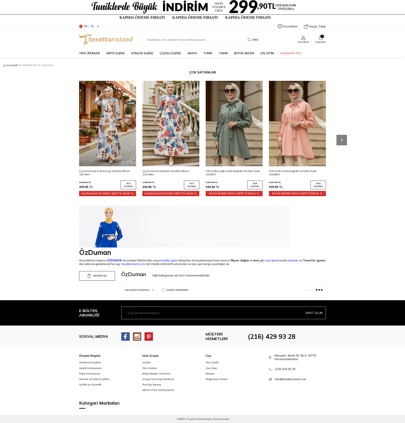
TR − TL (89, 26)
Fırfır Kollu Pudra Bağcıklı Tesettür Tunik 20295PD (292, 172)
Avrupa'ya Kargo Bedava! (158, 379)
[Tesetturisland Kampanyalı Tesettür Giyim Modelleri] (202, 10)
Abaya (192, 53)
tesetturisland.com (134, 264)
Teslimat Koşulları (90, 362)
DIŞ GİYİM (267, 53)
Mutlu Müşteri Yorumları (156, 373)
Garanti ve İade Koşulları (94, 379)
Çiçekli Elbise (170, 53)
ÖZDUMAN (114, 260)
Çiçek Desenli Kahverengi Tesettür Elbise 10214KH (104, 172)
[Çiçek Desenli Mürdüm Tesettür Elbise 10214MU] (170, 123)
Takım (223, 53)
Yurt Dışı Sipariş (151, 384)
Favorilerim (290, 26)
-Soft (179, 418)
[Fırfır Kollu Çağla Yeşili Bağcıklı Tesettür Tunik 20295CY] (234, 123)
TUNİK (207, 53)
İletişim (210, 373)
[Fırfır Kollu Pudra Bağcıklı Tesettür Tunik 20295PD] (297, 123)
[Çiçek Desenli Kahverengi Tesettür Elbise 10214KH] (107, 123)
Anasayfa (13, 65)
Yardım (146, 362)
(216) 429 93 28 (272, 336)
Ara (255, 40)
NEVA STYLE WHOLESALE (158, 390)
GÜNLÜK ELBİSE (142, 53)
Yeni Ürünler (149, 368)
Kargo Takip (317, 26)
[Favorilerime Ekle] (131, 86)
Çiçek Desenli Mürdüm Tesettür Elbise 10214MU (165, 172)
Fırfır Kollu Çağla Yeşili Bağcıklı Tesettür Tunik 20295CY (233, 172)
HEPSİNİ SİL (100, 275)
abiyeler (293, 260)
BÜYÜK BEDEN (244, 53)
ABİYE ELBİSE (115, 53)
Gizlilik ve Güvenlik (90, 384)
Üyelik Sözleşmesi (90, 368)
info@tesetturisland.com (290, 379)
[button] (341, 140)
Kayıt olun (314, 313)
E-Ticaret (189, 418)
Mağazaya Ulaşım (217, 379)
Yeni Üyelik (212, 362)
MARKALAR (30, 65)
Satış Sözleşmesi (89, 373)
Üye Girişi (211, 368)
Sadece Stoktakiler (177, 289)
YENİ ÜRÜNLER (89, 53)
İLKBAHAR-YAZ (290, 53)
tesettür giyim (169, 260)
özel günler (272, 260)
